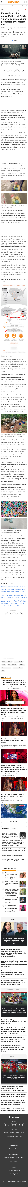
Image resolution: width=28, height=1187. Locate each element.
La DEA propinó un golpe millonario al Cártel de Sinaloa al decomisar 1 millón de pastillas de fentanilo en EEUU (13, 603)
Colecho (25, 5)
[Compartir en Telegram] (18, 70)
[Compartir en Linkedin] (15, 70)
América (6, 1132)
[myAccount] (25, 2)
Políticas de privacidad (14, 1174)
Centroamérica (7, 1140)
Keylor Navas (12, 5)
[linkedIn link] (22, 1124)
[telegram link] (19, 1124)
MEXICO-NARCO (19, 661)
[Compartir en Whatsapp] (4, 70)
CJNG (3, 664)
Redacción (11, 1148)
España (22, 1132)
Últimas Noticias (16, 1140)
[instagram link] (12, 1124)
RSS (23, 1140)
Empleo (17, 1148)
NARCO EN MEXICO (7, 661)
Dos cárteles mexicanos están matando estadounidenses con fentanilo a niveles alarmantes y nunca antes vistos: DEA (13, 589)
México (3, 9)
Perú (21, 1136)
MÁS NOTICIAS (14, 821)
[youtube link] (15, 1124)
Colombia (17, 1132)
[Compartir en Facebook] (8, 70)
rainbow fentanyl (18, 667)
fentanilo (22, 664)
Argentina (11, 1132)
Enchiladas (19, 5)
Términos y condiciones (14, 1170)
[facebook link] (5, 1124)
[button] (2, 2)
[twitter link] (9, 1124)
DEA (3, 670)
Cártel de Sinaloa (12, 664)
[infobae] (14, 2)
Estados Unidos (10, 1136)
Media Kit (16, 1161)
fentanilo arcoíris (6, 667)
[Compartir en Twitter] (11, 70)
